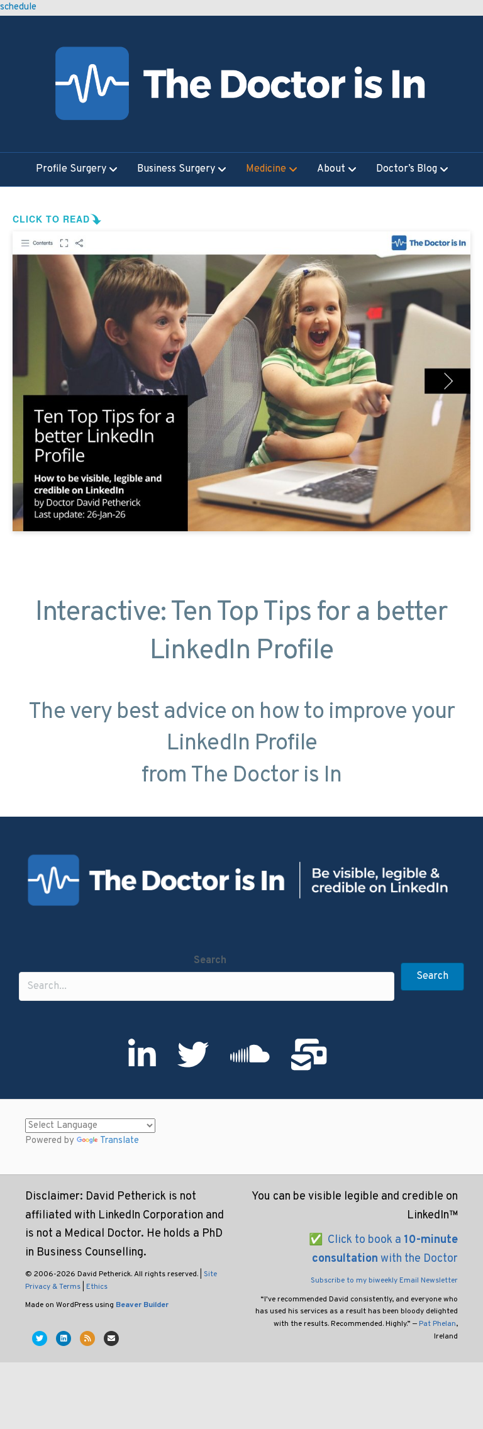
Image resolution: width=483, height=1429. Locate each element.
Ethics (97, 1287)
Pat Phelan (437, 1324)
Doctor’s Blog (406, 169)
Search (210, 960)
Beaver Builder (142, 1305)
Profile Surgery (71, 169)
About (331, 169)
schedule (18, 7)
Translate (119, 1141)
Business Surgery (176, 169)
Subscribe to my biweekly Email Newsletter (384, 1281)
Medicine (266, 169)
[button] (432, 977)
